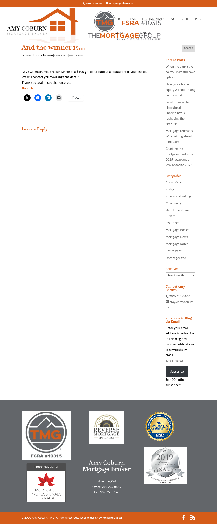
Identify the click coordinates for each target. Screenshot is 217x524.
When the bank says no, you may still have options (180, 71)
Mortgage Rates (177, 244)
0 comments (76, 55)
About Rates (174, 182)
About (117, 19)
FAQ (172, 19)
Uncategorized (176, 258)
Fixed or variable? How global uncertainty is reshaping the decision (178, 113)
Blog (199, 19)
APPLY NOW (141, 32)
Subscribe (177, 371)
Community (61, 55)
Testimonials (153, 19)
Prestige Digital (112, 517)
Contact (120, 32)
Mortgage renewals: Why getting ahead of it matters (180, 136)
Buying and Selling (178, 196)
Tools (185, 19)
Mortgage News (177, 237)
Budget (171, 189)
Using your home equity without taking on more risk (180, 89)
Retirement (174, 251)
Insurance (172, 223)
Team (132, 19)
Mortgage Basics (177, 230)
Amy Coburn (32, 55)
